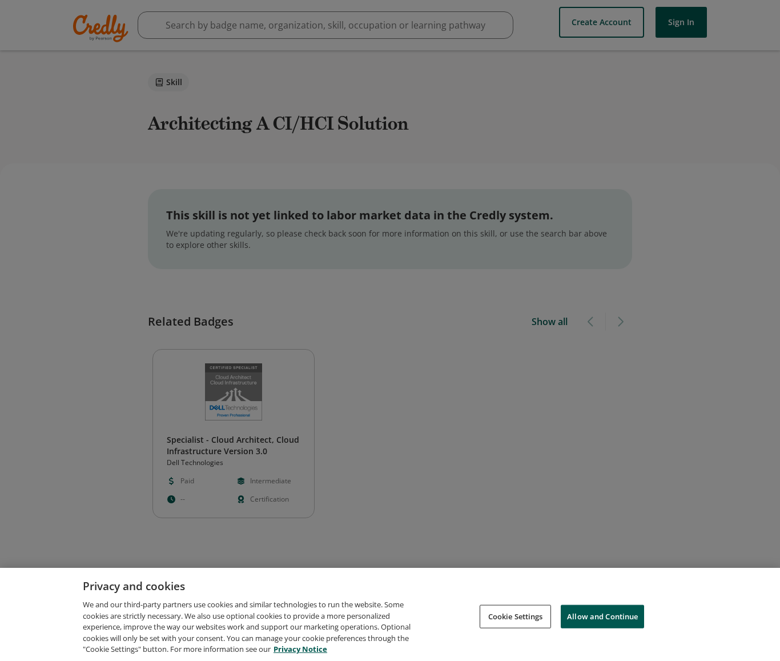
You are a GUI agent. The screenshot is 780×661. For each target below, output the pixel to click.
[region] (390, 614)
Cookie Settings (515, 616)
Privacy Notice (300, 649)
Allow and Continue (602, 616)
